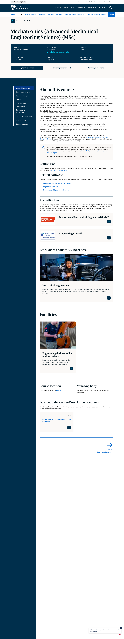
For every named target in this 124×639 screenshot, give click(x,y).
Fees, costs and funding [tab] (25, 116)
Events (106, 2)
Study (13, 14)
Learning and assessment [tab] (21, 105)
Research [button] (80, 7)
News (100, 2)
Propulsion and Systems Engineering (56, 190)
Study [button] (57, 7)
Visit (83, 2)
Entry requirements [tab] (23, 92)
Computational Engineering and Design (57, 183)
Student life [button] (68, 7)
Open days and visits (96, 68)
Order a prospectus (60, 68)
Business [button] (91, 7)
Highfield (59, 390)
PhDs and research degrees (96, 14)
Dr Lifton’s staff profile (59, 170)
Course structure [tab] (22, 96)
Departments (94, 2)
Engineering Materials (50, 187)
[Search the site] (110, 7)
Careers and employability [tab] (21, 111)
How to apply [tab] (21, 120)
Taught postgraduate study (74, 14)
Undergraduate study (55, 14)
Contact (111, 2)
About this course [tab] (23, 88)
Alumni (88, 2)
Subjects (42, 14)
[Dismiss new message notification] (121, 628)
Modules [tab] (19, 100)
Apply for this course (25, 68)
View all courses (30, 14)
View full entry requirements (58, 52)
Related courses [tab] (22, 124)
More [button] (112, 14)
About (79, 2)
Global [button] (101, 7)
